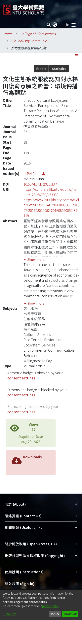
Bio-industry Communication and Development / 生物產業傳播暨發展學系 (31, 40)
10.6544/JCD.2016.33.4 (40, 184)
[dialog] (41, 604)
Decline (55, 614)
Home (7, 33)
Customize (9, 614)
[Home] (23, 8)
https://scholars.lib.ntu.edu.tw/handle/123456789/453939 (51, 192)
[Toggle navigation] (73, 24)
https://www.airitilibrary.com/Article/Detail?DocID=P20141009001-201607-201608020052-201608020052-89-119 (51, 207)
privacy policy (50, 606)
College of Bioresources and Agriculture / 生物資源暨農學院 (40, 33)
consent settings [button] (21, 377)
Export (41, 68)
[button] (34, 259)
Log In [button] (65, 24)
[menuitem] (55, 24)
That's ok (70, 614)
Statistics (59, 68)
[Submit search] (48, 24)
